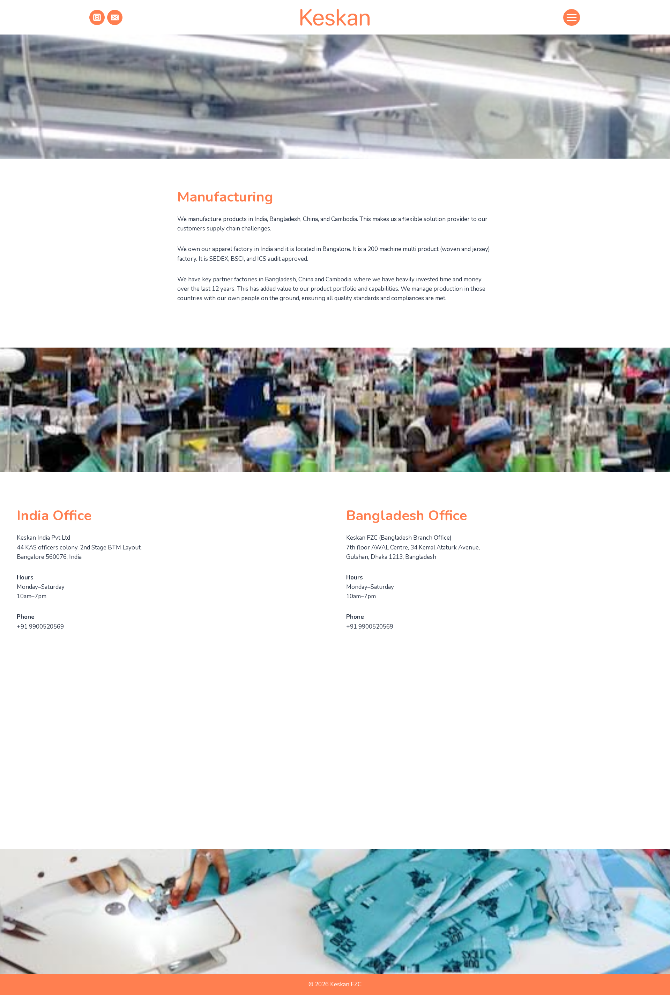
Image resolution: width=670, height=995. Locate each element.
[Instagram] (97, 17)
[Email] (114, 17)
